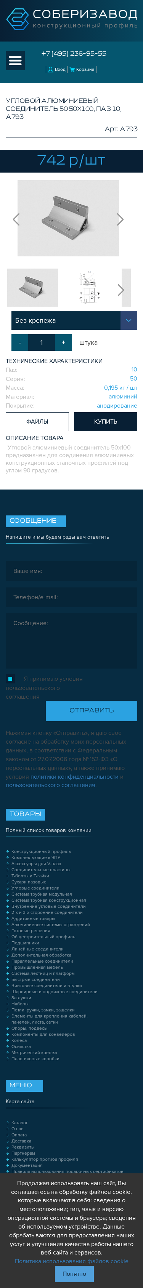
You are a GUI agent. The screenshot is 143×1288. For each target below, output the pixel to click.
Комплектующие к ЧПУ (36, 858)
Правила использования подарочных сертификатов (67, 1171)
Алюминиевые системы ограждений (50, 925)
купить (105, 422)
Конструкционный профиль (41, 851)
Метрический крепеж (34, 1053)
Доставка (21, 1141)
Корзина (85, 69)
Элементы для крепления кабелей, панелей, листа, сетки (49, 1019)
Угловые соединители (35, 888)
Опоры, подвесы (29, 1028)
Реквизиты (23, 1147)
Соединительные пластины (41, 870)
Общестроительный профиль (43, 937)
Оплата (19, 1135)
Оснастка (21, 1047)
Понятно (74, 1274)
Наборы (20, 1004)
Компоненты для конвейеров (43, 1034)
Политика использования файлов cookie (72, 1261)
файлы (37, 422)
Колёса (19, 1040)
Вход (60, 69)
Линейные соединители (37, 949)
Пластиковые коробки (35, 1059)
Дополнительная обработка (41, 955)
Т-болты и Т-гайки (30, 876)
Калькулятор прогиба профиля (44, 1159)
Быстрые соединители (35, 979)
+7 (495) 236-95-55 (74, 54)
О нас (17, 1129)
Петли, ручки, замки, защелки (43, 1010)
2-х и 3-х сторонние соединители (47, 912)
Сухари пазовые (29, 882)
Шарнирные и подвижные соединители (54, 992)
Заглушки (21, 998)
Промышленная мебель (37, 967)
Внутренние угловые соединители (48, 906)
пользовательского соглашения (50, 785)
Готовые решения (30, 931)
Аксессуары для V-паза (36, 864)
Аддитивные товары (33, 919)
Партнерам (23, 1153)
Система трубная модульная (41, 894)
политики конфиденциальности (75, 777)
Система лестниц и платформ (43, 973)
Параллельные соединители (42, 961)
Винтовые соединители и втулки (46, 986)
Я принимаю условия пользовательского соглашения (44, 688)
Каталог (19, 1123)
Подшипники (25, 943)
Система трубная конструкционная (48, 900)
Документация (27, 1165)
